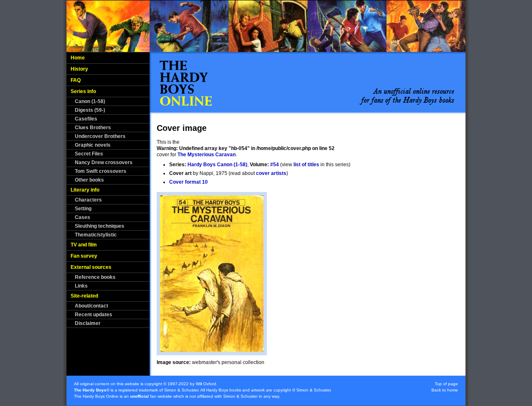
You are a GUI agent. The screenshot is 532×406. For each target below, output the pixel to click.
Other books (89, 180)
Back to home (444, 390)
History (79, 69)
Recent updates (93, 314)
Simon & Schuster (181, 390)
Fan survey (84, 256)
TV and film (84, 245)
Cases (82, 217)
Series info (83, 91)
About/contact (91, 306)
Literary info (85, 190)
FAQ (76, 80)
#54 (274, 164)
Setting (83, 209)
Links (81, 286)
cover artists (271, 173)
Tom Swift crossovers (100, 171)
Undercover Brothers (100, 136)
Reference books (95, 277)
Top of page (446, 383)
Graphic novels (93, 145)
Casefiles (86, 119)
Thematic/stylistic (96, 235)
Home (78, 58)
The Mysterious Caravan (206, 154)
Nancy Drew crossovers (104, 162)
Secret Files (89, 154)
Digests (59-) (90, 110)
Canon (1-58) (90, 101)
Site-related (84, 296)
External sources (91, 267)
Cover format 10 (188, 182)
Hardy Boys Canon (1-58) (217, 164)
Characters (88, 200)
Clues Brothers (93, 127)
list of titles (306, 164)
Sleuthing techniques (99, 226)
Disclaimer (88, 323)
